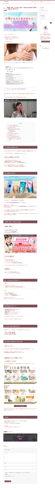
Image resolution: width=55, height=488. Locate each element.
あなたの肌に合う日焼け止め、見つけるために (14, 137)
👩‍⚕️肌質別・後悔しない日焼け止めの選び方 (14, 129)
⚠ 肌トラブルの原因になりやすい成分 (14, 126)
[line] (45, 48)
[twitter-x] (42, 48)
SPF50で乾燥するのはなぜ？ (12, 127)
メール (6, 466)
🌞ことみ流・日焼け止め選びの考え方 (13, 136)
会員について (41, 20)
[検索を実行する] (51, 23)
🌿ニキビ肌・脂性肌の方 (12, 131)
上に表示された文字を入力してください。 (10, 476)
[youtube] (46, 48)
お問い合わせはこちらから (45, 41)
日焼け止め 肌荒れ (10, 431)
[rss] (48, 48)
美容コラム (5, 10)
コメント (6, 452)
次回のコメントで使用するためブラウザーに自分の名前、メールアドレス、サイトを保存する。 (17, 472)
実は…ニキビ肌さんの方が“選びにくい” (13, 133)
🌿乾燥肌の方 (11, 132)
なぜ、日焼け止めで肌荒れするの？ (13, 125)
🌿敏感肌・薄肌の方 (12, 130)
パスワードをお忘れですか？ (43, 19)
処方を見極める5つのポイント (12, 134)
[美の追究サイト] (6, 1)
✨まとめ (9, 140)
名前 (5, 463)
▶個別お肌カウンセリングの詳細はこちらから (15, 138)
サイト (5, 469)
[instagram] (44, 48)
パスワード (40, 12)
